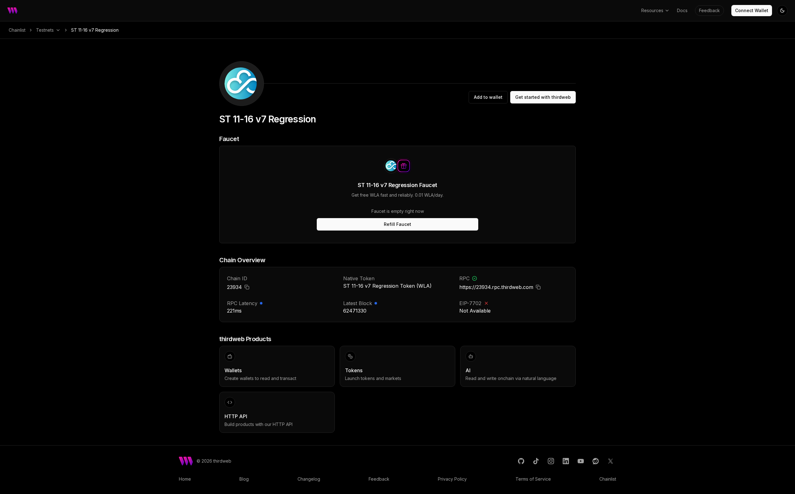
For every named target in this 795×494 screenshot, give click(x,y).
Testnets (45, 30)
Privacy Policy (452, 479)
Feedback (709, 10)
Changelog (309, 479)
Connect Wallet (751, 10)
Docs (682, 10)
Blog (244, 479)
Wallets (233, 370)
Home (185, 479)
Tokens (353, 370)
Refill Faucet (397, 224)
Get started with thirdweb (543, 97)
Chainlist (17, 30)
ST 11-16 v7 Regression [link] (95, 30)
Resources (652, 10)
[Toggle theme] (782, 10)
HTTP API (236, 416)
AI (468, 370)
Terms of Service (533, 479)
